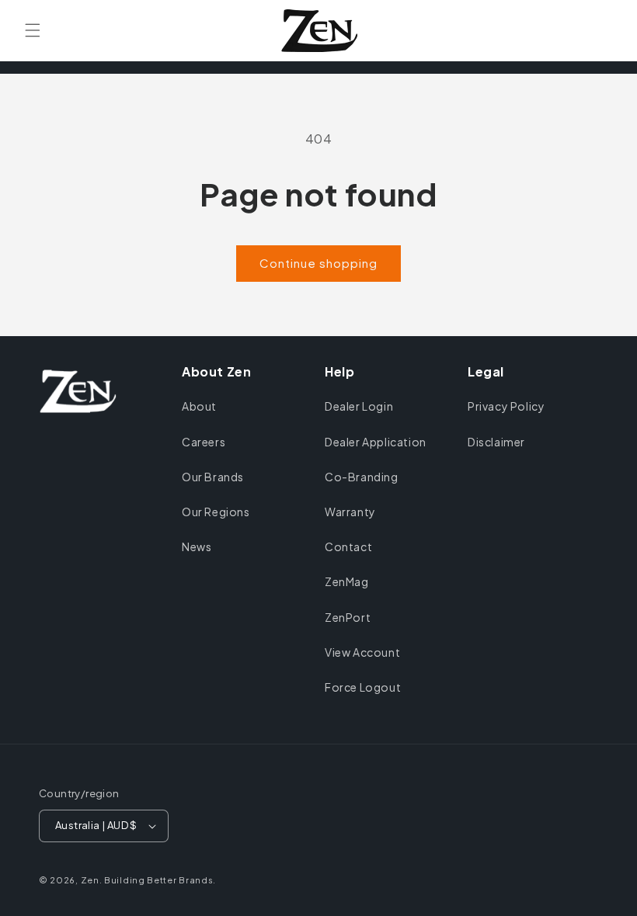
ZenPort (348, 617)
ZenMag (347, 581)
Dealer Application (375, 442)
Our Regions (216, 512)
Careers (203, 442)
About (199, 406)
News (196, 546)
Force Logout (363, 687)
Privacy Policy (506, 406)
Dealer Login (359, 406)
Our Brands (213, 477)
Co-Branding (362, 477)
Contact (348, 546)
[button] (33, 30)
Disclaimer (496, 442)
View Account (362, 652)
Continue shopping (318, 262)
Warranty (350, 512)
